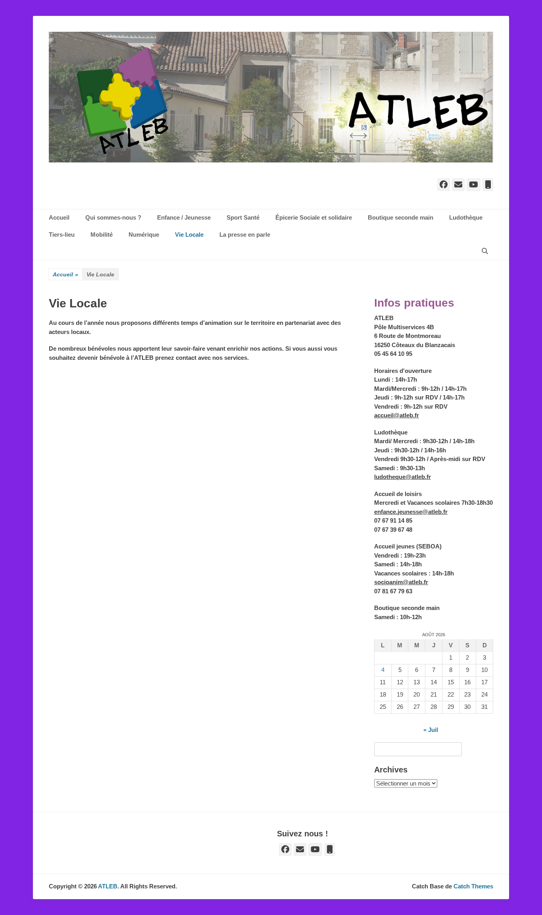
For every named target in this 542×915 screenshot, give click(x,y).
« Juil (430, 729)
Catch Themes (473, 886)
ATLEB (107, 886)
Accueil (65, 274)
